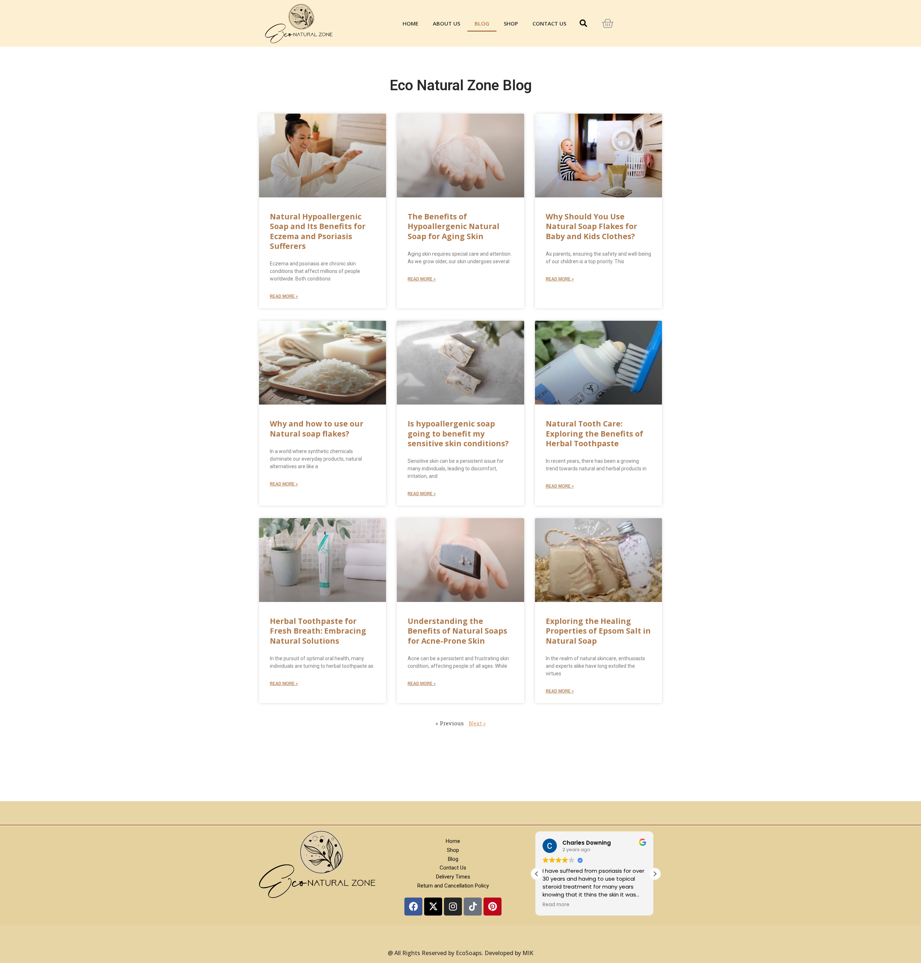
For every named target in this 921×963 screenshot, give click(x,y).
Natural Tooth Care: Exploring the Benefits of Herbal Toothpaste (594, 433)
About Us (446, 23)
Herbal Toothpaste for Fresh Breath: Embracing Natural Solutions (318, 631)
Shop (511, 23)
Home (410, 23)
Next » (477, 723)
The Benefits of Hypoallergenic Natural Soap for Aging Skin (453, 226)
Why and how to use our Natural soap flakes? (316, 428)
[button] (583, 23)
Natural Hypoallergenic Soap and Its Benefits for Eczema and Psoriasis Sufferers (318, 231)
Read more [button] (557, 905)
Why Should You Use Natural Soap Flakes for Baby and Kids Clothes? (591, 226)
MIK (527, 953)
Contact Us (549, 23)
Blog (482, 23)
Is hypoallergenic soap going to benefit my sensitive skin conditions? (458, 433)
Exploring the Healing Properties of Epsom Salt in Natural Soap (598, 631)
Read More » (284, 296)
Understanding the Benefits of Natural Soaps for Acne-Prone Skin (457, 631)
